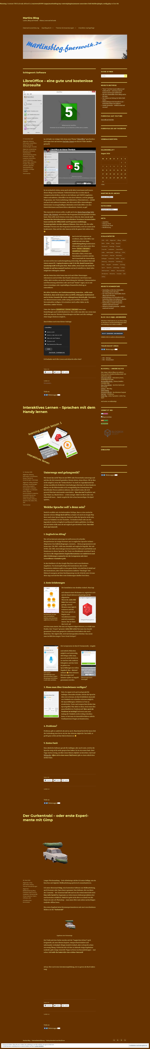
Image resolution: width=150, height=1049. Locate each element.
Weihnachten (105, 270)
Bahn (103, 243)
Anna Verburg (105, 390)
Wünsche (112, 273)
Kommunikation (27, 493)
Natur (103, 264)
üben (32, 500)
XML (36, 500)
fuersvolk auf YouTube (107, 119)
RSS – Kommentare (108, 360)
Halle (103, 252)
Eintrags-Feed (106, 224)
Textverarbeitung (28, 167)
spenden (31, 165)
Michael (104, 306)
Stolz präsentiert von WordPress (55, 1040)
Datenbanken (27, 153)
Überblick (25, 169)
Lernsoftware (33, 476)
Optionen (33, 162)
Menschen (26, 497)
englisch (32, 486)
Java (30, 156)
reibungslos (31, 163)
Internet (29, 491)
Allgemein (26, 141)
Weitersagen (52, 395)
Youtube (34, 146)
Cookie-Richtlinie (39, 1046)
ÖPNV (24, 499)
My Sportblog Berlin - (107, 381)
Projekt (25, 163)
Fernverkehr (26, 488)
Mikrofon (31, 497)
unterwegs (35, 480)
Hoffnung (117, 252)
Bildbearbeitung (27, 890)
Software (25, 165)
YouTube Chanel (68, 141)
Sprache (25, 500)
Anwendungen (33, 484)
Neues (25, 145)
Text (29, 500)
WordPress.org (106, 227)
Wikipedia (47, 755)
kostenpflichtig (27, 495)
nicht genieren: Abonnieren (112, 333)
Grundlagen (26, 489)
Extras (34, 154)
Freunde (104, 249)
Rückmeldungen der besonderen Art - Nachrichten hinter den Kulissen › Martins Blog (114, 299)
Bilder (108, 243)
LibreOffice (81, 139)
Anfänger (25, 484)
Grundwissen (33, 489)
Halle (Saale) (109, 252)
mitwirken (30, 160)
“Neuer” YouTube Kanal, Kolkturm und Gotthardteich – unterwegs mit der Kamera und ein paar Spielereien (113, 90)
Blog (24, 151)
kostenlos (25, 158)
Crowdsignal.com (60, 352)
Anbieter (35, 482)
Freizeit (118, 246)
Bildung (31, 141)
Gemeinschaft (33, 894)
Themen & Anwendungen (65, 28)
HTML (24, 491)
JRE (33, 156)
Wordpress (105, 273)
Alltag (30, 482)
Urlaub (123, 267)
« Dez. (103, 184)
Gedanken (26, 894)
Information (26, 143)
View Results (52, 352)
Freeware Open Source (29, 892)
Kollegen (104, 258)
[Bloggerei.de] (114, 413)
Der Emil (104, 293)
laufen (117, 258)
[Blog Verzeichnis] (114, 420)
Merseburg (119, 261)
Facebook (105, 246)
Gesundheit (119, 249)
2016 (103, 240)
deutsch (118, 243)
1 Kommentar (26, 173)
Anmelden (105, 222)
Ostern (34, 896)
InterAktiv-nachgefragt (86, 28)
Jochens (103, 388)
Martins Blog (31, 17)
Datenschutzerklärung (31, 28)
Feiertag (111, 246)
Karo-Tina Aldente (106, 385)
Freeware (25, 156)
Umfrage (31, 169)
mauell (25, 160)
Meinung (104, 261)
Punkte (29, 499)
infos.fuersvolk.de (106, 378)
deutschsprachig (27, 154)
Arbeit (124, 240)
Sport (103, 267)
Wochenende (120, 270)
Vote (48, 349)
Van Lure (103, 394)
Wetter (113, 270)
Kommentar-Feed (107, 225)
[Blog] (114, 417)
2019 (107, 240)
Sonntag (122, 264)
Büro (27, 151)
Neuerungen (26, 162)
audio (24, 486)
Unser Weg (104, 396)
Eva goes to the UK (106, 392)
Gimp (30, 882)
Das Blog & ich (46, 28)
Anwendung (32, 149)
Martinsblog (105, 290)
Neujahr (109, 264)
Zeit (24, 502)
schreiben (115, 264)
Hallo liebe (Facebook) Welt (114, 301)
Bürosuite (32, 151)
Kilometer (119, 255)
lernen (34, 495)
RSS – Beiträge (106, 358)
